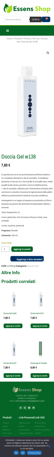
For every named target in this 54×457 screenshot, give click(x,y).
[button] (7, 30)
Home (9, 38)
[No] (49, 446)
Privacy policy (34, 453)
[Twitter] (33, 407)
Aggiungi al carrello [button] (13, 325)
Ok (16, 453)
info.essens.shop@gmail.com (30, 401)
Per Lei (36, 38)
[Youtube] (29, 407)
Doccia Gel (32, 266)
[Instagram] (24, 407)
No (23, 453)
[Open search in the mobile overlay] (22, 19)
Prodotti (18, 38)
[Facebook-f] (20, 407)
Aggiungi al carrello (22, 249)
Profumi (27, 38)
